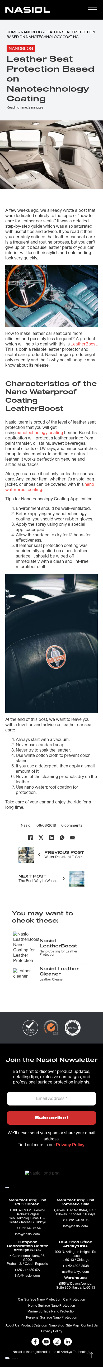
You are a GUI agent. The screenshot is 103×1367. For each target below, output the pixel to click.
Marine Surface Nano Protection (51, 1311)
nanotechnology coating (40, 433)
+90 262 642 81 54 (27, 1228)
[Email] (73, 838)
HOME (12, 32)
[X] (41, 838)
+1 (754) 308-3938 (76, 1266)
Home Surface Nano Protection (51, 1305)
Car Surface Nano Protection (39, 1299)
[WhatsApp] (62, 838)
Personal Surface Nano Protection (51, 1317)
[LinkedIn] (51, 838)
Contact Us (89, 1325)
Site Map (72, 1325)
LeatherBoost (84, 344)
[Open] (92, 9)
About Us (12, 1325)
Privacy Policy (51, 1331)
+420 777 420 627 (27, 1270)
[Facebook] (30, 838)
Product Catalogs (34, 1325)
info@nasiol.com (27, 1234)
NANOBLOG (31, 32)
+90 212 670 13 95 (75, 1220)
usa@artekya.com (75, 1272)
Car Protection (74, 1299)
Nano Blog (56, 1325)
